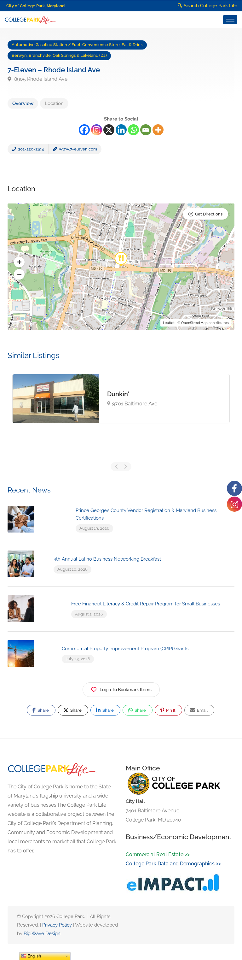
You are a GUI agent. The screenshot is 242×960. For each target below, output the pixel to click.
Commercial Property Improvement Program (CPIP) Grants (125, 648)
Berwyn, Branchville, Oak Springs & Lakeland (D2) (59, 55)
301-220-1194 (30, 149)
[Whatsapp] (133, 129)
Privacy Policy (57, 925)
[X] (108, 129)
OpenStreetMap (194, 323)
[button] (19, 262)
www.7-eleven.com (77, 149)
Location (54, 103)
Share (43, 710)
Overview (22, 103)
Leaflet (169, 323)
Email (202, 710)
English (33, 956)
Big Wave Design (42, 933)
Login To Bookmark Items (126, 689)
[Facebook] (84, 129)
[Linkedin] (121, 129)
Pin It (170, 710)
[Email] (145, 129)
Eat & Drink (132, 44)
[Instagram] (96, 129)
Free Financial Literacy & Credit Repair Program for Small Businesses (145, 604)
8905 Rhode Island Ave (40, 79)
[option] (121, 399)
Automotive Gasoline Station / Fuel (46, 44)
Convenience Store (101, 44)
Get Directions (208, 214)
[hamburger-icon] (230, 19)
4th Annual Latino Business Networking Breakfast (107, 559)
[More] (158, 129)
